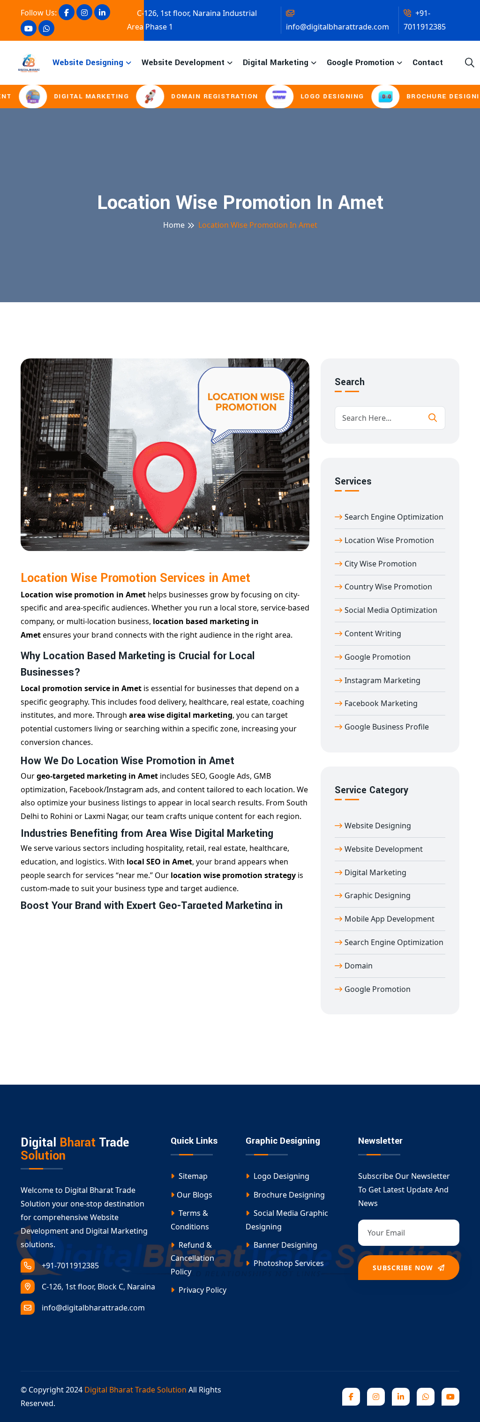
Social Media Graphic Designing (287, 1220)
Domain (359, 965)
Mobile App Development (390, 919)
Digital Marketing (275, 62)
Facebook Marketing (381, 703)
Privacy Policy (201, 1290)
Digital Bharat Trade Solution (135, 1390)
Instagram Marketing (382, 680)
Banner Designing (284, 1245)
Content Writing (373, 633)
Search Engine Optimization (394, 517)
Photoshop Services (288, 1263)
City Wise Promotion (381, 563)
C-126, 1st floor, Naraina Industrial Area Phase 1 (192, 20)
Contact (427, 62)
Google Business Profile (387, 727)
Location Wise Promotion (389, 540)
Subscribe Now (404, 1267)
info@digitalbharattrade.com (337, 27)
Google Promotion (360, 62)
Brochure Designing (288, 1195)
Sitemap (192, 1176)
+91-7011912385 (425, 20)
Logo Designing (280, 1176)
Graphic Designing (378, 895)
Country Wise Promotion (388, 586)
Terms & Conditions (190, 1220)
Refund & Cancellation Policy (192, 1258)
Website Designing (87, 62)
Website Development (183, 62)
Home (174, 225)
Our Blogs (194, 1195)
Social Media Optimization (391, 610)
